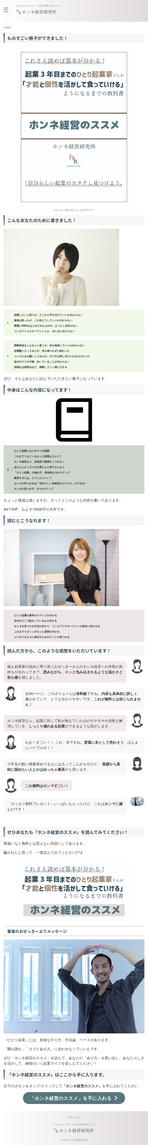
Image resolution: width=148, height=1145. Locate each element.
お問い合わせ (74, 1117)
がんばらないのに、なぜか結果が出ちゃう (74, 1124)
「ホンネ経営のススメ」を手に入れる (71, 1098)
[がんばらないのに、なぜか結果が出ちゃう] (37, 13)
